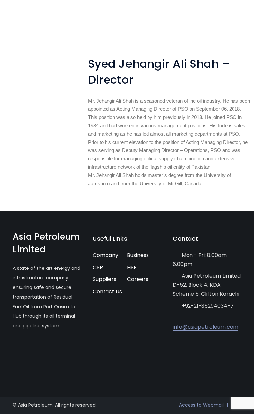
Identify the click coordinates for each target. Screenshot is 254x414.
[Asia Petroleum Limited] (26, 16)
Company (105, 255)
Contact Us (107, 291)
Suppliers (104, 279)
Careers (137, 279)
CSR (98, 267)
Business (138, 255)
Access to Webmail (201, 405)
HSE (132, 267)
